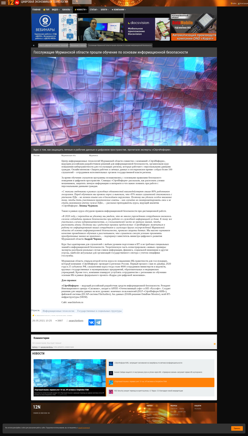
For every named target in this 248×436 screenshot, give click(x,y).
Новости (38, 353)
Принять (237, 428)
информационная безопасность (44, 315)
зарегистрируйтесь (47, 347)
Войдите (35, 347)
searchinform (76, 320)
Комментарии (41, 338)
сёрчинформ (69, 315)
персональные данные (61, 315)
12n (36, 406)
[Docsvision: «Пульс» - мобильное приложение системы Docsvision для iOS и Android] (100, 27)
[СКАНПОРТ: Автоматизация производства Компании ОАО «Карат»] (147, 27)
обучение (53, 315)
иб (35, 315)
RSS (215, 344)
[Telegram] (98, 322)
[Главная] (35, 45)
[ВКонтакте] (91, 322)
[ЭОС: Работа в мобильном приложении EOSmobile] (193, 27)
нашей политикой (84, 428)
